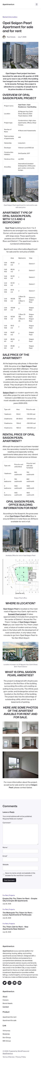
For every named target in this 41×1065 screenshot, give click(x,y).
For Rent (5, 895)
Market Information (10, 17)
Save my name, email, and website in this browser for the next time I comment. (20, 874)
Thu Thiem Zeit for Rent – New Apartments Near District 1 (15, 928)
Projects (12, 895)
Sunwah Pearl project (17, 614)
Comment (7, 822)
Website (6, 864)
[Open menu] (36, 4)
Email (5, 856)
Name (5, 847)
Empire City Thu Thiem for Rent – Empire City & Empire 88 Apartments (20, 899)
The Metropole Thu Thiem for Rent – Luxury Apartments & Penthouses (18, 914)
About (5, 996)
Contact (6, 1007)
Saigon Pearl (8, 392)
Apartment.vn (8, 4)
